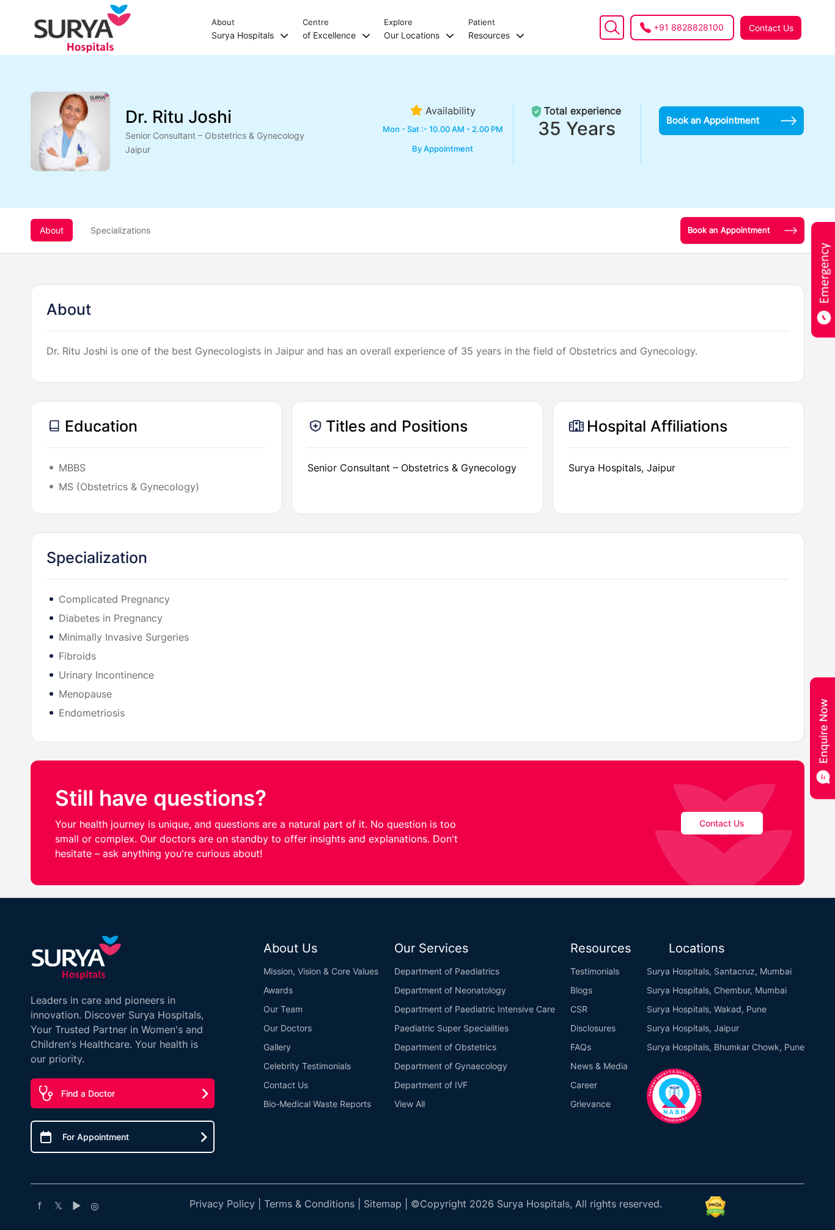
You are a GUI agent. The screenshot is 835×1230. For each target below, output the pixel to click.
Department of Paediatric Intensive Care (474, 1009)
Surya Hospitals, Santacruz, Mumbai (719, 971)
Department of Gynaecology (450, 1066)
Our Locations (413, 28)
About (52, 230)
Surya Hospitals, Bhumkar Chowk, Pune (725, 1047)
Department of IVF (431, 1085)
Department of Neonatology (450, 990)
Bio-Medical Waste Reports (317, 1104)
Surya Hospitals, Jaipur (693, 1028)
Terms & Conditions (309, 1204)
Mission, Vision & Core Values (320, 971)
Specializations (120, 230)
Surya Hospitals (244, 28)
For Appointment (95, 1137)
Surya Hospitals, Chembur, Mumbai (717, 990)
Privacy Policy (222, 1204)
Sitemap (383, 1204)
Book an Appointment (712, 120)
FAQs (580, 1047)
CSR (578, 1009)
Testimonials (594, 971)
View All (409, 1104)
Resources (490, 28)
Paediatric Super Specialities (451, 1028)
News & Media (599, 1066)
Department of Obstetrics (445, 1047)
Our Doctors (287, 1028)
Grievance (590, 1104)
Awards (278, 990)
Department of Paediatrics (446, 971)
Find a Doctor (88, 1093)
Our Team (283, 1009)
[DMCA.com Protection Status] (715, 1207)
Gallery (277, 1047)
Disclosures (593, 1028)
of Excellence (330, 28)
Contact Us (771, 28)
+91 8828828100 (688, 27)
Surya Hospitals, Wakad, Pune (707, 1009)
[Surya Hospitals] (82, 27)
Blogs (581, 990)
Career (583, 1085)
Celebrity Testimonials (307, 1066)
